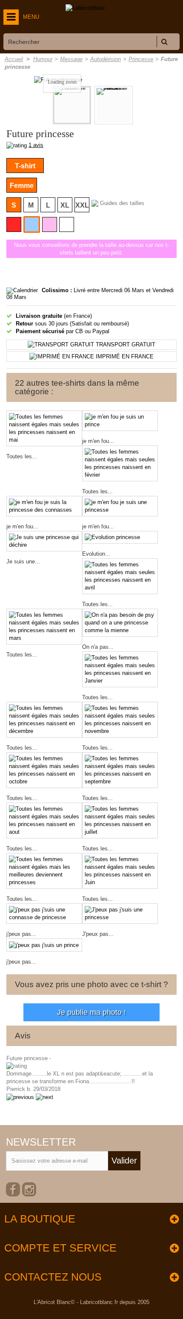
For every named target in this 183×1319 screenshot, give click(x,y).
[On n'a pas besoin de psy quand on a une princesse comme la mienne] (120, 623)
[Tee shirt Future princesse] (113, 105)
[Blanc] (67, 224)
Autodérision (105, 59)
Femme (22, 185)
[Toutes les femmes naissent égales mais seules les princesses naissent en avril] (120, 576)
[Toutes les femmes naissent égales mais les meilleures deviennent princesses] (44, 871)
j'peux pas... (21, 934)
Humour (42, 59)
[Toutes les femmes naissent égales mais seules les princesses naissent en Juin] (120, 871)
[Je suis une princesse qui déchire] (44, 541)
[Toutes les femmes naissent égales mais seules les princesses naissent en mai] (44, 428)
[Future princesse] (72, 105)
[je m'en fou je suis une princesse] (120, 506)
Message (71, 59)
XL (64, 205)
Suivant (141, 106)
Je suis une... (23, 561)
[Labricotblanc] (85, 8)
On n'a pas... (98, 647)
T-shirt (25, 166)
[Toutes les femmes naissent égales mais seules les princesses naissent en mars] (44, 627)
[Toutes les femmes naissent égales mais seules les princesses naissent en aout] (44, 820)
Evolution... (96, 554)
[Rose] (50, 224)
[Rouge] (14, 224)
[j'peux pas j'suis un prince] (44, 945)
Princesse (141, 59)
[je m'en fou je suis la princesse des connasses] (44, 506)
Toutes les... (21, 456)
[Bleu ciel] (32, 224)
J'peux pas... (98, 934)
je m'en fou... (98, 441)
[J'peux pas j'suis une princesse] (120, 913)
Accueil (14, 59)
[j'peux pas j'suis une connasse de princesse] (44, 913)
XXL (82, 205)
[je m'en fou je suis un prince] (120, 420)
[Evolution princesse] (120, 537)
